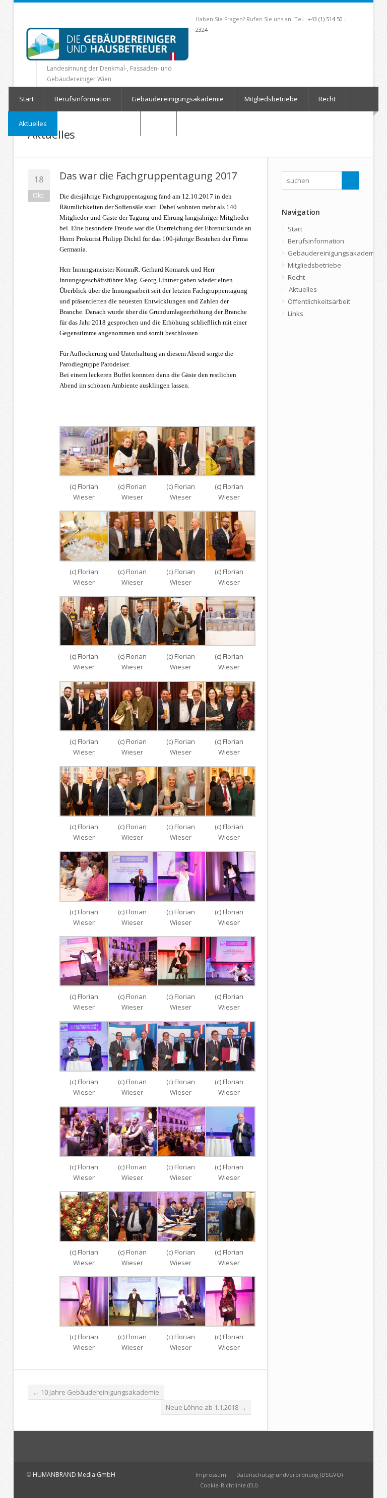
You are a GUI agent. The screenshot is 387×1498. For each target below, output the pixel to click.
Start (26, 98)
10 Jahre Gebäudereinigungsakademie (96, 1392)
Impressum (211, 1474)
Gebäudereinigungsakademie (178, 98)
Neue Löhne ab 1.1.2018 (206, 1407)
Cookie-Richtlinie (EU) (228, 1485)
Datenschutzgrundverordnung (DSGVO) (289, 1474)
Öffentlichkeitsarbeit (319, 301)
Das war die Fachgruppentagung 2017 (148, 175)
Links (295, 313)
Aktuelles (33, 123)
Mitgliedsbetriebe (271, 98)
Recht (327, 98)
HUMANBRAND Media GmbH (74, 1474)
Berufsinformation (82, 98)
